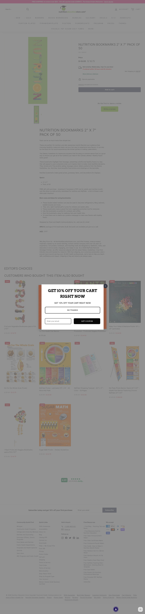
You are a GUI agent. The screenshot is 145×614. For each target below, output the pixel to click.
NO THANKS (72, 310)
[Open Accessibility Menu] (115, 609)
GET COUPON (87, 321)
